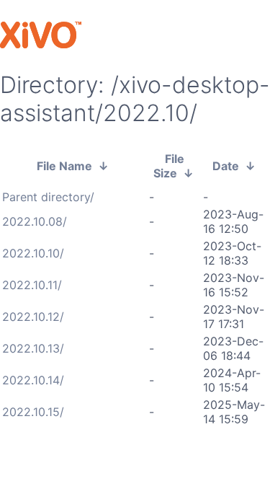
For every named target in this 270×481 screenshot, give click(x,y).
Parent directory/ (48, 197)
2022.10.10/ (33, 253)
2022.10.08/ (34, 221)
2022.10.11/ (32, 285)
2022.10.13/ (33, 348)
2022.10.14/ (33, 380)
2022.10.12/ (33, 316)
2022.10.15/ (33, 412)
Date (225, 166)
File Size (169, 165)
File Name (64, 166)
